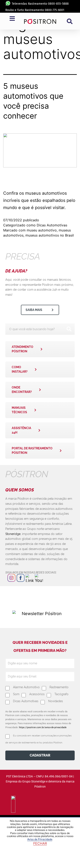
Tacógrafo (61, 694)
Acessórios (37, 694)
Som (16, 694)
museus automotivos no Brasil (49, 235)
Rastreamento (58, 687)
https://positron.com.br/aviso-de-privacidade (43, 727)
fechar (40, 843)
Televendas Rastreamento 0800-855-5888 (40, 3)
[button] (70, 21)
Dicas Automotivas (52, 225)
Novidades (55, 701)
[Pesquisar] (69, 329)
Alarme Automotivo (26, 687)
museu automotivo (42, 230)
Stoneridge (12, 534)
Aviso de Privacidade (39, 839)
